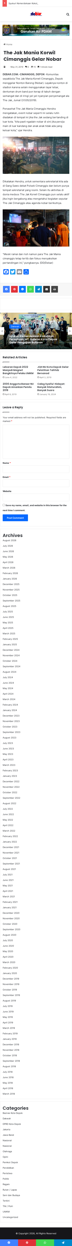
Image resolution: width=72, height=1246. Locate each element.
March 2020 (9, 962)
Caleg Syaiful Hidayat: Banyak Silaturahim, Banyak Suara (51, 387)
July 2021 (8, 874)
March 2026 (9, 567)
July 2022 (8, 808)
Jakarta (6, 1129)
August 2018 (9, 1066)
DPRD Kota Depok (12, 1124)
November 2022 (11, 787)
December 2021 (11, 847)
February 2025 (10, 639)
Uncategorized (10, 1217)
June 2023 (8, 748)
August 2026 (9, 540)
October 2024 (10, 661)
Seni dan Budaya (11, 1195)
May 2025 (8, 622)
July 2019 (8, 1006)
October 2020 (10, 924)
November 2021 (11, 852)
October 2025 (10, 595)
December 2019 (11, 978)
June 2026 (8, 551)
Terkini (6, 1200)
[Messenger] (22, 289)
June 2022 (8, 814)
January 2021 (10, 907)
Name (7, 463)
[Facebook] (6, 289)
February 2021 (10, 902)
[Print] (54, 289)
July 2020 (8, 940)
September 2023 (11, 732)
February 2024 (10, 704)
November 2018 (11, 1050)
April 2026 (8, 562)
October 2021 (10, 858)
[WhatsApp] (30, 289)
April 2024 (8, 693)
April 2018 (8, 1088)
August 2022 (9, 803)
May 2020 (8, 951)
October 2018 (10, 1055)
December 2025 (11, 584)
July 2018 (8, 1071)
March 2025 (9, 633)
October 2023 (10, 726)
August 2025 (9, 606)
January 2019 (10, 1039)
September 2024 (11, 666)
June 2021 (8, 880)
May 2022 (8, 819)
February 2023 (10, 770)
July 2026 (8, 545)
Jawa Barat (8, 1135)
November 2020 (11, 918)
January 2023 (10, 776)
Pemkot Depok (10, 1162)
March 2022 (9, 830)
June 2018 (8, 1077)
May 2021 (8, 885)
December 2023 (11, 715)
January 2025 (10, 644)
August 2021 (9, 869)
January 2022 (10, 841)
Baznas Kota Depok (13, 1113)
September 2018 (11, 1061)
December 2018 (11, 1044)
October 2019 (10, 989)
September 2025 (11, 600)
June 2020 (8, 945)
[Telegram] (38, 289)
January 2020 (10, 973)
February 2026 (10, 573)
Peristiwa (7, 1173)
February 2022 (10, 836)
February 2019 (10, 1033)
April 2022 (8, 825)
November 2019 (11, 984)
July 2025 (8, 611)
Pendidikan (8, 1167)
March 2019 (9, 1028)
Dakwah (7, 1118)
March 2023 (9, 765)
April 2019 (8, 1022)
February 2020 (10, 967)
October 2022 (10, 792)
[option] (36, 331)
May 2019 (8, 1017)
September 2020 (11, 929)
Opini (5, 1157)
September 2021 (11, 863)
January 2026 (10, 578)
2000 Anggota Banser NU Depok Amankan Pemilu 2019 (18, 387)
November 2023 (11, 721)
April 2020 (8, 956)
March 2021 (9, 896)
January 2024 (10, 710)
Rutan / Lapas (10, 1189)
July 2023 (8, 743)
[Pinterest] (14, 289)
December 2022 (11, 781)
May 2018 (8, 1082)
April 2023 (8, 759)
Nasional (7, 1140)
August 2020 (9, 935)
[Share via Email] (46, 289)
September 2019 (11, 995)
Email (6, 477)
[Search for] (67, 15)
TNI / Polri (8, 1206)
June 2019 (8, 1011)
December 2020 (11, 913)
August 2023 (9, 737)
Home (9, 44)
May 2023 (8, 754)
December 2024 (11, 650)
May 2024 (8, 688)
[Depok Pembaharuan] (36, 14)
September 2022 (11, 798)
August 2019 (9, 1000)
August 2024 (9, 671)
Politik (6, 1178)
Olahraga (7, 1151)
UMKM (6, 1211)
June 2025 (8, 617)
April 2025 (8, 628)
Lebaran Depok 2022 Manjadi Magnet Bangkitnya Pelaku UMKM (18, 370)
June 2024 (8, 682)
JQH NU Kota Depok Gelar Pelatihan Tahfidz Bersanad (53, 370)
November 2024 (11, 655)
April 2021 (8, 891)
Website (7, 491)
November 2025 (11, 589)
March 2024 (9, 699)
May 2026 (8, 556)
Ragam (6, 1184)
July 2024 (8, 677)
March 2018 (9, 1093)
